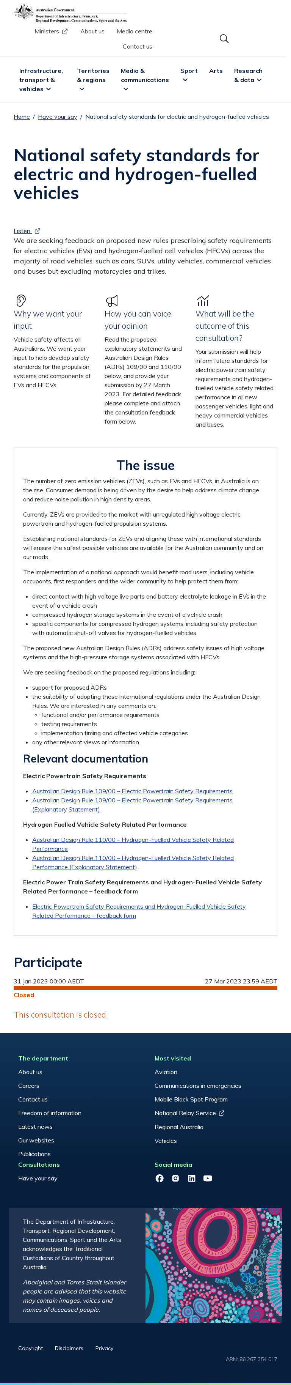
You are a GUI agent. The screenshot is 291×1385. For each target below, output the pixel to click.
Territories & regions (94, 75)
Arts (216, 70)
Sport (189, 70)
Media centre (134, 31)
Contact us (137, 46)
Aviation (166, 1072)
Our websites (36, 1140)
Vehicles (166, 1140)
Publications (34, 1154)
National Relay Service (185, 1113)
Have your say (57, 116)
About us (92, 31)
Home (22, 116)
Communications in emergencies (198, 1085)
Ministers (46, 31)
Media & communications (145, 75)
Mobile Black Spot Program (191, 1099)
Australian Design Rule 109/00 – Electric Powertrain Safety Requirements (132, 791)
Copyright (30, 1348)
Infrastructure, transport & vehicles (41, 80)
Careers (28, 1085)
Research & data (249, 75)
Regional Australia (179, 1127)
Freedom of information (49, 1113)
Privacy (104, 1348)
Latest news (35, 1126)
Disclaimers (69, 1348)
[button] (223, 38)
